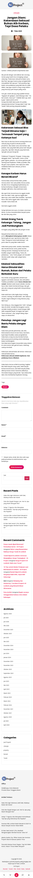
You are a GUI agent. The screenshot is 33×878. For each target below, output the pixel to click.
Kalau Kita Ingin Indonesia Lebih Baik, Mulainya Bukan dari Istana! (15, 496)
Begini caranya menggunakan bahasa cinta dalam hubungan (16, 594)
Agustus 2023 (8, 677)
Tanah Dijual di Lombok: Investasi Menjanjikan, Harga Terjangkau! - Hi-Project (16, 558)
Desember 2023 (8, 661)
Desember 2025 (8, 629)
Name (3, 425)
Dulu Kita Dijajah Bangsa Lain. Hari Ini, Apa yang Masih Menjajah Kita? (16, 502)
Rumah (6, 754)
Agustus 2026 (8, 614)
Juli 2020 (6, 721)
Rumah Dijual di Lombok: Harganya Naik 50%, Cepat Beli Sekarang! (15, 574)
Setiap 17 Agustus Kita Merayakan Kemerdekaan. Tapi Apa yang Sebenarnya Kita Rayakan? (16, 509)
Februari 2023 (8, 697)
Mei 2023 (6, 685)
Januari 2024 (7, 657)
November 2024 (8, 649)
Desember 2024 (8, 645)
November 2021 (8, 709)
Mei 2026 (6, 625)
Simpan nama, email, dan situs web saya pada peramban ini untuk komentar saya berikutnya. (15, 459)
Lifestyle (16, 13)
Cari (5, 475)
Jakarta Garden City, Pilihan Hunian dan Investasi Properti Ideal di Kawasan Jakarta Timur (15, 838)
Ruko (23, 869)
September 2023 (8, 673)
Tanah (5, 758)
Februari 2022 (8, 705)
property (6, 750)
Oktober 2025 (8, 633)
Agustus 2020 (8, 717)
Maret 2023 (7, 693)
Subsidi (27, 869)
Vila (15, 869)
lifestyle (5, 387)
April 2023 (6, 689)
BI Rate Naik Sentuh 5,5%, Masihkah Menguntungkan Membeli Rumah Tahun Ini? (15, 525)
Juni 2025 (6, 637)
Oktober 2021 (8, 713)
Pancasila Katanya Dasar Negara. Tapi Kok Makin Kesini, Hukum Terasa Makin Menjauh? (16, 845)
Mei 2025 (6, 641)
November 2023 (8, 665)
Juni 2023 (6, 681)
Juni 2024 (6, 653)
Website (4, 447)
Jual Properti (7, 742)
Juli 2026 (6, 618)
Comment (4, 407)
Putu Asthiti (8, 592)
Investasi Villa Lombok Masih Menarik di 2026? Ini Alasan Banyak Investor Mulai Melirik (15, 517)
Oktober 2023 (8, 669)
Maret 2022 (7, 701)
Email (3, 436)
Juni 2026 (6, 621)
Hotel (18, 869)
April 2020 (6, 725)
